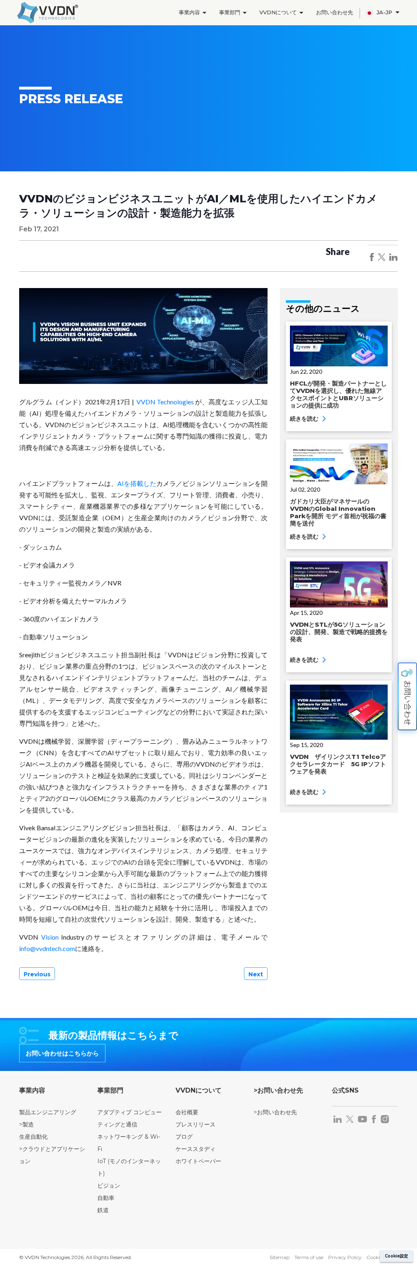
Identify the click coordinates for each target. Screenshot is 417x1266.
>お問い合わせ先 (275, 1112)
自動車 (105, 1198)
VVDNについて (278, 12)
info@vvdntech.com (47, 948)
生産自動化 (33, 1136)
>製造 (26, 1124)
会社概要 (187, 1112)
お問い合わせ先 (334, 12)
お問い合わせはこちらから (62, 1053)
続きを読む (305, 418)
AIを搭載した (136, 483)
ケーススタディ (195, 1149)
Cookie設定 (396, 1256)
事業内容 (190, 12)
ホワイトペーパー (198, 1161)
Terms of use (308, 1257)
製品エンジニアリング (47, 1112)
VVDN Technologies (165, 402)
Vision (50, 937)
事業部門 (230, 12)
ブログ (184, 1136)
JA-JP (385, 12)
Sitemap (280, 1257)
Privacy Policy (345, 1257)
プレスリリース (195, 1124)
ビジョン (108, 1185)
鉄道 (103, 1210)
